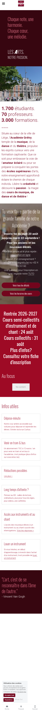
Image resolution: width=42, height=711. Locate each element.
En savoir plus (22, 692)
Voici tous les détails (21, 285)
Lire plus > (8, 476)
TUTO (31, 273)
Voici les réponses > (25, 530)
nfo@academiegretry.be (16, 262)
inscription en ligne (20, 255)
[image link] (21, 3)
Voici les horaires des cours (21, 293)
